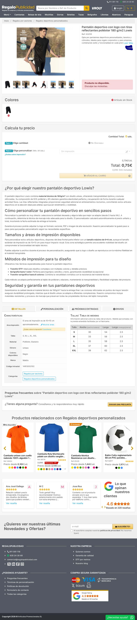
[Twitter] (9, 564)
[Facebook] (18, 564)
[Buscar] (86, 8)
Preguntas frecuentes (17, 578)
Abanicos (116, 14)
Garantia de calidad (85, 555)
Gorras (60, 14)
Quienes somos (83, 551)
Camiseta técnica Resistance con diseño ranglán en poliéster (82, 458)
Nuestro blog (82, 563)
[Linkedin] (13, 564)
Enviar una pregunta (120, 404)
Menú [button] (6, 14)
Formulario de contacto (18, 590)
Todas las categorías (16, 594)
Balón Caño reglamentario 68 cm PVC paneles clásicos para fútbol (118, 458)
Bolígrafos (92, 14)
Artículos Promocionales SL (30, 616)
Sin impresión (67, 151)
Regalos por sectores (33, 373)
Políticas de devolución (18, 586)
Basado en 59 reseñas (90, 599)
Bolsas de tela (34, 14)
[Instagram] (22, 564)
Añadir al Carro (96, 175)
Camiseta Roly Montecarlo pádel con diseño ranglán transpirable (50, 456)
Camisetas (19, 14)
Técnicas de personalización (20, 582)
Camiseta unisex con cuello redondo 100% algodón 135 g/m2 (18, 458)
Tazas (81, 14)
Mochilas (49, 14)
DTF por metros (83, 559)
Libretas (104, 14)
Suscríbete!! (123, 526)
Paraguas (128, 14)
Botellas (71, 14)
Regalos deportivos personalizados (39, 379)
